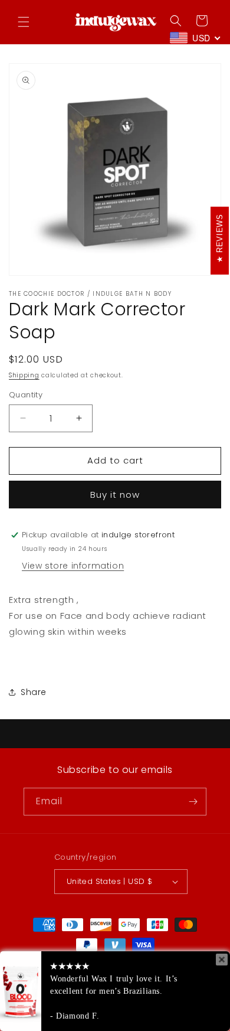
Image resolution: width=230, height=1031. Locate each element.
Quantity (25, 394)
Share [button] (34, 692)
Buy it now (115, 494)
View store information (73, 566)
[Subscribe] (193, 801)
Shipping (24, 375)
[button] (24, 22)
